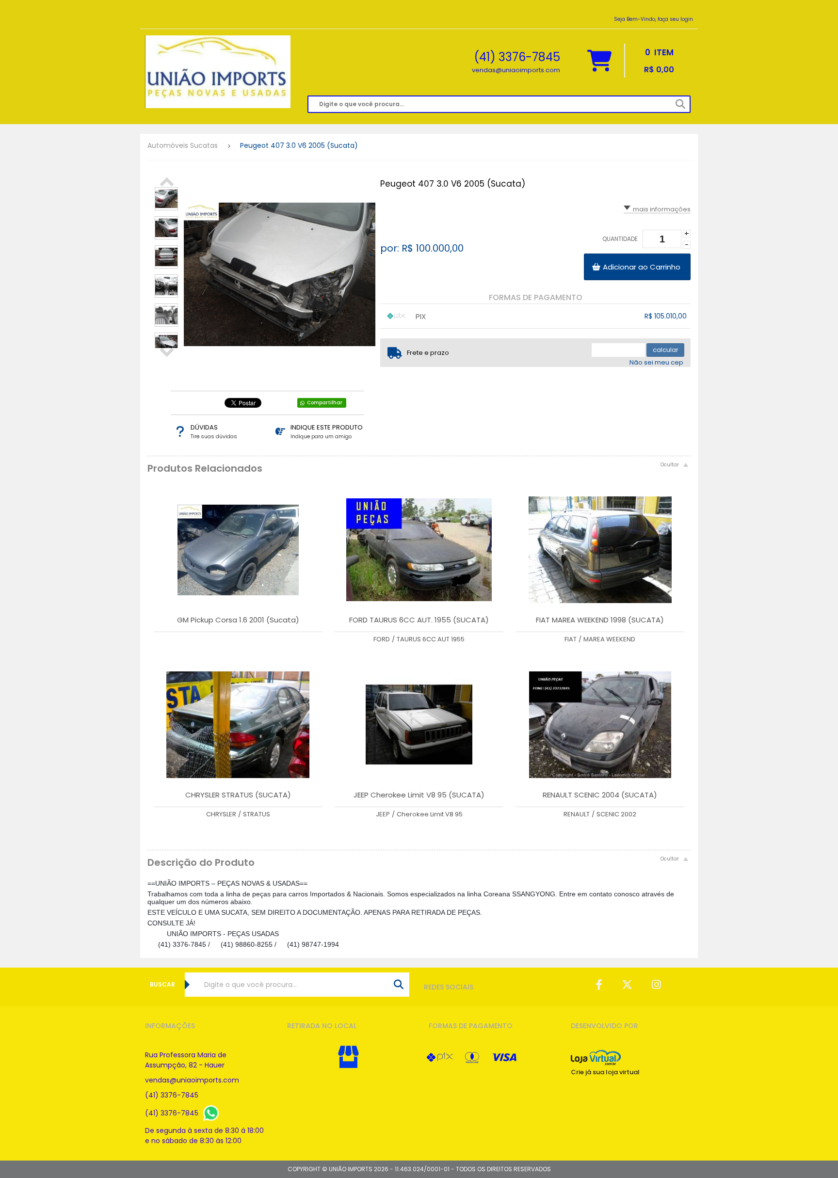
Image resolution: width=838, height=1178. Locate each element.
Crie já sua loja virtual (605, 1072)
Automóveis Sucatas (182, 145)
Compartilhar (324, 402)
